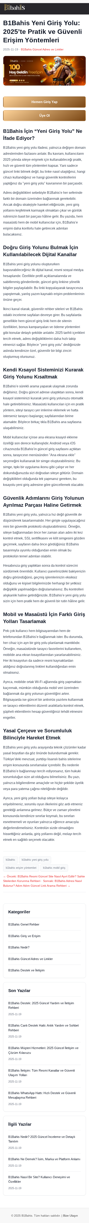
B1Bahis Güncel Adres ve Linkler (42, 49)
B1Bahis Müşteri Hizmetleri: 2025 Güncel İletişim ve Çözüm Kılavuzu (43, 1050)
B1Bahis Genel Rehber (23, 924)
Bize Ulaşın (70, 1215)
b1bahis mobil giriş (54, 867)
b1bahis (10, 859)
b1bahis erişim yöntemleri (21, 867)
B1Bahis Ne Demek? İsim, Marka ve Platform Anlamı (44, 1159)
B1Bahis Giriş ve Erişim (24, 936)
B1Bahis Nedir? (18, 947)
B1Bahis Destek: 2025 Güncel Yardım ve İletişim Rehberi (41, 1005)
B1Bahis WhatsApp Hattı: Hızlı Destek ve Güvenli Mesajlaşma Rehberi (42, 1095)
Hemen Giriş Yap (44, 102)
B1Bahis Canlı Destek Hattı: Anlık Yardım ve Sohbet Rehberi (43, 1028)
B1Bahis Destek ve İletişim (26, 970)
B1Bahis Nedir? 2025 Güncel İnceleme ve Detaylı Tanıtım (41, 1139)
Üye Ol (44, 115)
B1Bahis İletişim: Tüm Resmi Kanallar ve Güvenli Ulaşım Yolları (41, 1073)
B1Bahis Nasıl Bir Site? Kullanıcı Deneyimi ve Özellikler (39, 1179)
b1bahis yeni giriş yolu (35, 859)
